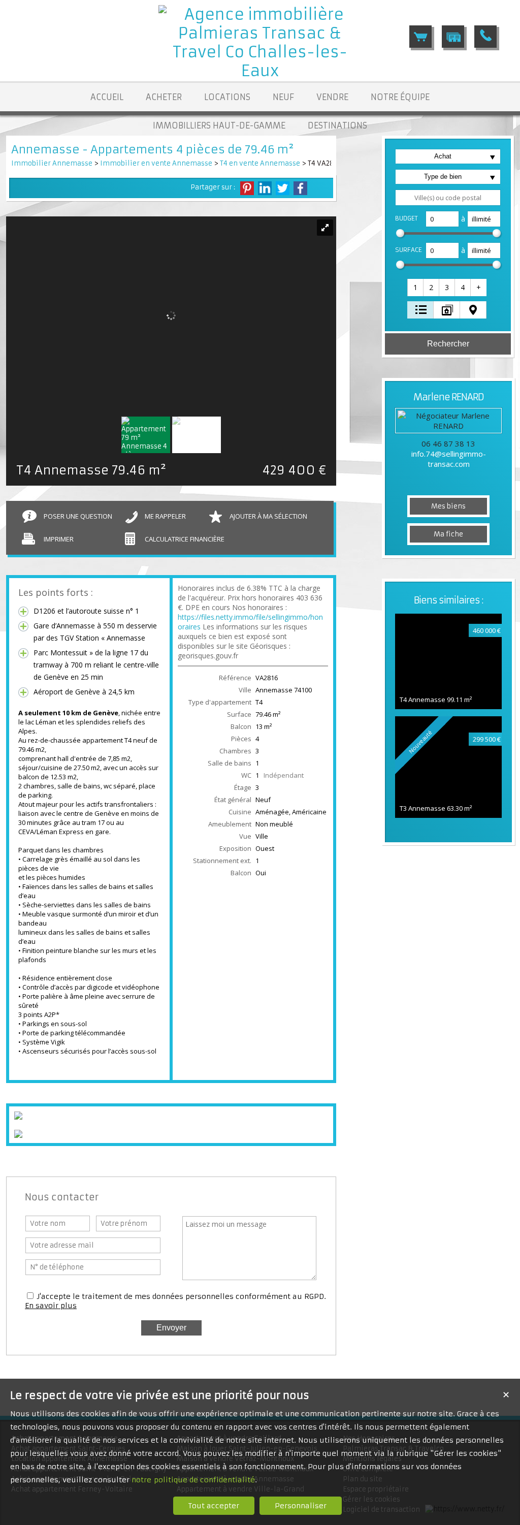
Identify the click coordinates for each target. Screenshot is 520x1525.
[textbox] (448, 197)
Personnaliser (301, 1505)
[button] (416, 287)
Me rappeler (165, 516)
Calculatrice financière (184, 539)
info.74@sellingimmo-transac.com (448, 459)
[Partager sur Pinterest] (247, 188)
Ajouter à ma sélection (268, 516)
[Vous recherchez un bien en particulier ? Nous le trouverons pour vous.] (453, 36)
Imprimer (59, 539)
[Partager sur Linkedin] (265, 188)
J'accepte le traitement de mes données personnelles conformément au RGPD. (181, 1296)
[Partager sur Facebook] (300, 188)
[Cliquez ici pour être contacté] (485, 36)
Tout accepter (213, 1505)
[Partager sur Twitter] (282, 188)
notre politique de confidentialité (193, 1479)
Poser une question (78, 516)
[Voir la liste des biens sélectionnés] (420, 36)
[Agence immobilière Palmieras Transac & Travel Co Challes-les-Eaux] (260, 70)
